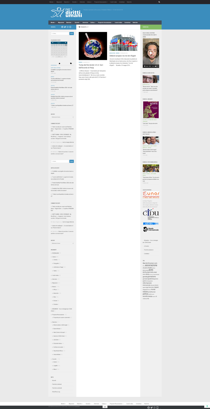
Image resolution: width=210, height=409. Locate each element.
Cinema (55, 259)
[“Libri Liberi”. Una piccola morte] (151, 109)
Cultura (89, 2)
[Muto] (156, 66)
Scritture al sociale (55, 67)
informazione (147, 283)
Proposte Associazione (100, 2)
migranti (156, 287)
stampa (150, 296)
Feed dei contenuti (57, 384)
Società (74, 2)
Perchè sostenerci (148, 250)
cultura (153, 268)
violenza (145, 298)
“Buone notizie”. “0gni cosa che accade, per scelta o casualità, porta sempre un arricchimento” (150, 88)
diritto (144, 274)
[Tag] (71, 63)
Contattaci (122, 2)
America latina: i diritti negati (60, 325)
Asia (55, 297)
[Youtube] (70, 27)
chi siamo (146, 246)
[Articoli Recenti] (54, 63)
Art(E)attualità (55, 253)
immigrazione (149, 281)
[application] (151, 53)
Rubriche (66, 2)
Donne (55, 362)
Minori (55, 369)
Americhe (56, 293)
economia (151, 274)
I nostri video (113, 2)
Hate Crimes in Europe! (59, 332)
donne (147, 274)
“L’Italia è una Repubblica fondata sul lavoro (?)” (62, 105)
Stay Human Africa (58, 351)
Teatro (55, 271)
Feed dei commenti (57, 388)
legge (147, 287)
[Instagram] (68, 27)
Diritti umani (153, 272)
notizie (145, 292)
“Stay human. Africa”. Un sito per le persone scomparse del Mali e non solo (151, 179)
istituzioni (153, 285)
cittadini (149, 268)
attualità (145, 268)
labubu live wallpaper (57, 146)
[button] (151, 53)
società (145, 296)
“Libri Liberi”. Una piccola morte (150, 123)
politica (145, 294)
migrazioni (145, 289)
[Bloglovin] (73, 27)
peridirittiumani (151, 292)
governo (156, 279)
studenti (153, 296)
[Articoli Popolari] (59, 63)
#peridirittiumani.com (150, 263)
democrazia (145, 270)
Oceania (56, 304)
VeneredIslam (57, 354)
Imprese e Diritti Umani (59, 336)
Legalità (55, 365)
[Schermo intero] (157, 66)
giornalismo (151, 276)
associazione (151, 265)
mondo (153, 289)
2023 (53, 56)
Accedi (54, 380)
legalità (144, 287)
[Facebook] (62, 27)
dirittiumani (146, 272)
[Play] (145, 66)
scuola (149, 294)
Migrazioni (59, 2)
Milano (149, 289)
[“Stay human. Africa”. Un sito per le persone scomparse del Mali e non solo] (151, 168)
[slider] (150, 66)
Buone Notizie (57, 328)
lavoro (156, 285)
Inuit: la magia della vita (68, 142)
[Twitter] (65, 27)
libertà (150, 287)
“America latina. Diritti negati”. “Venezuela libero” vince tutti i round (150, 151)
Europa (55, 300)
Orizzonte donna (58, 343)
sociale (153, 294)
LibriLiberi (56, 339)
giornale (145, 277)
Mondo (51, 2)
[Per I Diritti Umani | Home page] (66, 12)
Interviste (82, 2)
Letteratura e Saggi (58, 267)
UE (156, 296)
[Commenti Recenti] (65, 63)
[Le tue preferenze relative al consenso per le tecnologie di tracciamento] (207, 406)
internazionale (146, 285)
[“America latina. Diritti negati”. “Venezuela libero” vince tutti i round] (151, 140)
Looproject (77, 406)
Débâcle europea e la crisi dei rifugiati (123, 56)
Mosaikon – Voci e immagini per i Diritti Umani (150, 241)
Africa (55, 289)
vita (148, 298)
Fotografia (56, 263)
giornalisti (145, 279)
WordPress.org (56, 392)
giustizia (151, 279)
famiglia (157, 274)
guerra (144, 281)
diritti (151, 270)
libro (153, 287)
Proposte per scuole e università (62, 317)
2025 (65, 56)
